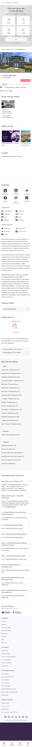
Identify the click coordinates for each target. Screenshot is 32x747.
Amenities (18, 84)
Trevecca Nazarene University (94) (11, 460)
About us (4, 621)
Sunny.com (4, 633)
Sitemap (3, 642)
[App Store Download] (6, 612)
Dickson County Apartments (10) (10, 435)
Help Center (4, 695)
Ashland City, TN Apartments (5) (10, 370)
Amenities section (11, 507)
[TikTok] (27, 717)
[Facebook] (12, 717)
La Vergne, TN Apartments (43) (10, 399)
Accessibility (4, 709)
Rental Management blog (8, 689)
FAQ (2, 639)
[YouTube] (19, 717)
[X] (16, 717)
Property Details (27, 84)
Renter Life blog (6, 663)
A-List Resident (5, 686)
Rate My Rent (5, 654)
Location (11, 84)
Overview (4, 84)
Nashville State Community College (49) (12, 456)
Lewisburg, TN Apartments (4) (9, 420)
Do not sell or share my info (9, 712)
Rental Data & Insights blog (9, 692)
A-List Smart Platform (7, 677)
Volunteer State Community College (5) (12, 453)
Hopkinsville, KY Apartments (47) (10, 388)
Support (3, 636)
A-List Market (5, 680)
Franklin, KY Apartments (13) (9, 406)
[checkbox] (8, 20)
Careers (3, 624)
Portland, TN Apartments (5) (9, 402)
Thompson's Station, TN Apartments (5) (12, 380)
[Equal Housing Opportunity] (5, 717)
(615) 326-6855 (5, 77)
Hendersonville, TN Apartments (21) (11, 395)
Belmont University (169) (8, 449)
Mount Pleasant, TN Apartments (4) (11, 424)
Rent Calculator (5, 660)
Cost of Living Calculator (8, 657)
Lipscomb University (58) (8, 463)
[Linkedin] (9, 717)
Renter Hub (4, 650)
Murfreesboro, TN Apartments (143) (11, 409)
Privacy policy (5, 703)
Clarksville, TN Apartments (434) (10, 377)
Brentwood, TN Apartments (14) (10, 391)
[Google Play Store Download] (17, 612)
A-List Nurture (5, 683)
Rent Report (5, 666)
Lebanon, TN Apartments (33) (9, 413)
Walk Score (15, 321)
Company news (5, 627)
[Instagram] (23, 717)
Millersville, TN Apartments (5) (9, 384)
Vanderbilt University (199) (8, 445)
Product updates (6, 630)
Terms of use (5, 706)
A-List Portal (5, 674)
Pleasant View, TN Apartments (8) (10, 373)
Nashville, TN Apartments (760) (10, 417)
